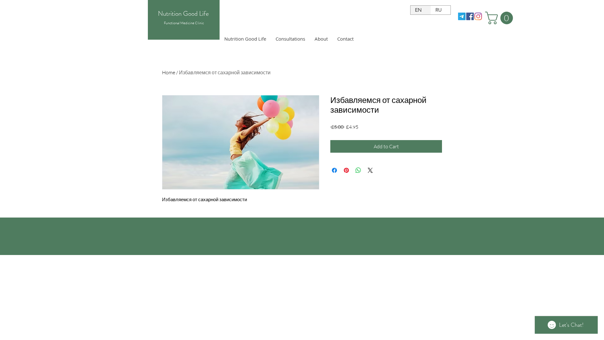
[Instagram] (478, 16)
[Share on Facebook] (334, 170)
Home (168, 72)
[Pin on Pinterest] (346, 170)
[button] (500, 18)
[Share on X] (370, 170)
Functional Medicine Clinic (184, 23)
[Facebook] (470, 16)
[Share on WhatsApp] (358, 170)
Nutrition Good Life (183, 13)
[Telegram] (462, 16)
